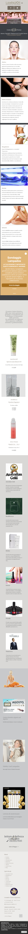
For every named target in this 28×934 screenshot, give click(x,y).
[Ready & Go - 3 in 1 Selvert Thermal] (14, 427)
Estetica (4, 62)
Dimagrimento (5, 147)
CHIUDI (24, 932)
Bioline (7, 877)
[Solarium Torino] (14, 176)
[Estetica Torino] (14, 49)
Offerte (7, 864)
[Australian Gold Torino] (14, 471)
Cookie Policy (4, 929)
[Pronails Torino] (14, 608)
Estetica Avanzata (6, 99)
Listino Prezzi (8, 866)
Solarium (4, 188)
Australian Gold (9, 874)
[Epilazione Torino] (14, 215)
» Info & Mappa (7, 916)
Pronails (7, 880)
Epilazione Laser (9, 884)
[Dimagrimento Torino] (14, 134)
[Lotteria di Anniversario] (14, 798)
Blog (7, 867)
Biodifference (8, 875)
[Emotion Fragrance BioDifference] (14, 385)
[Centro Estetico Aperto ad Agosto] (14, 706)
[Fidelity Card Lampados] (14, 751)
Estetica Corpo (9, 886)
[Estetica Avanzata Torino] (14, 87)
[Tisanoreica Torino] (14, 641)
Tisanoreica (8, 881)
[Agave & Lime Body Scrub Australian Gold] (14, 344)
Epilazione (4, 227)
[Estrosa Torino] (14, 575)
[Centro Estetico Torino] (14, 3)
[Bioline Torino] (14, 541)
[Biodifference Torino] (14, 506)
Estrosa (7, 878)
